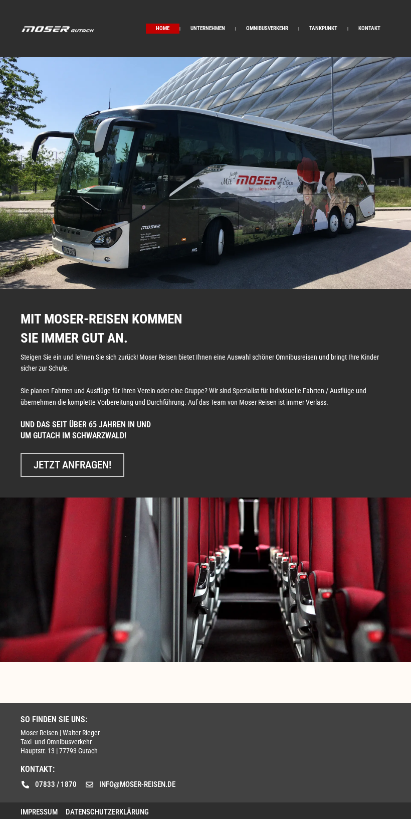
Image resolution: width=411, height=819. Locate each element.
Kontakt (369, 28)
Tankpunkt (323, 28)
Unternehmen (207, 28)
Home (162, 28)
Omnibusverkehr (267, 28)
